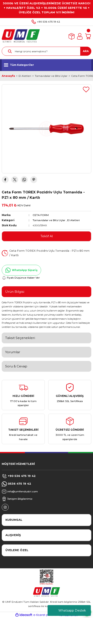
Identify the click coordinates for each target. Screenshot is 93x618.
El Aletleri (73, 220)
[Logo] (21, 36)
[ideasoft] (23, 615)
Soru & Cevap (16, 366)
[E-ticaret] (46, 614)
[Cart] (88, 36)
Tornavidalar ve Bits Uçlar (49, 220)
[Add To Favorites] (86, 89)
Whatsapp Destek (72, 610)
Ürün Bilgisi (14, 292)
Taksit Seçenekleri (20, 338)
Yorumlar (12, 352)
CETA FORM (41, 215)
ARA (86, 51)
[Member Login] (80, 36)
